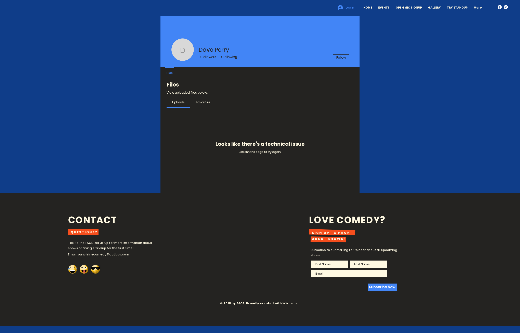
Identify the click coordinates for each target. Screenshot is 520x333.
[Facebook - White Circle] (500, 7)
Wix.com (290, 303)
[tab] (178, 102)
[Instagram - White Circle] (506, 7)
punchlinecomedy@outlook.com (103, 254)
